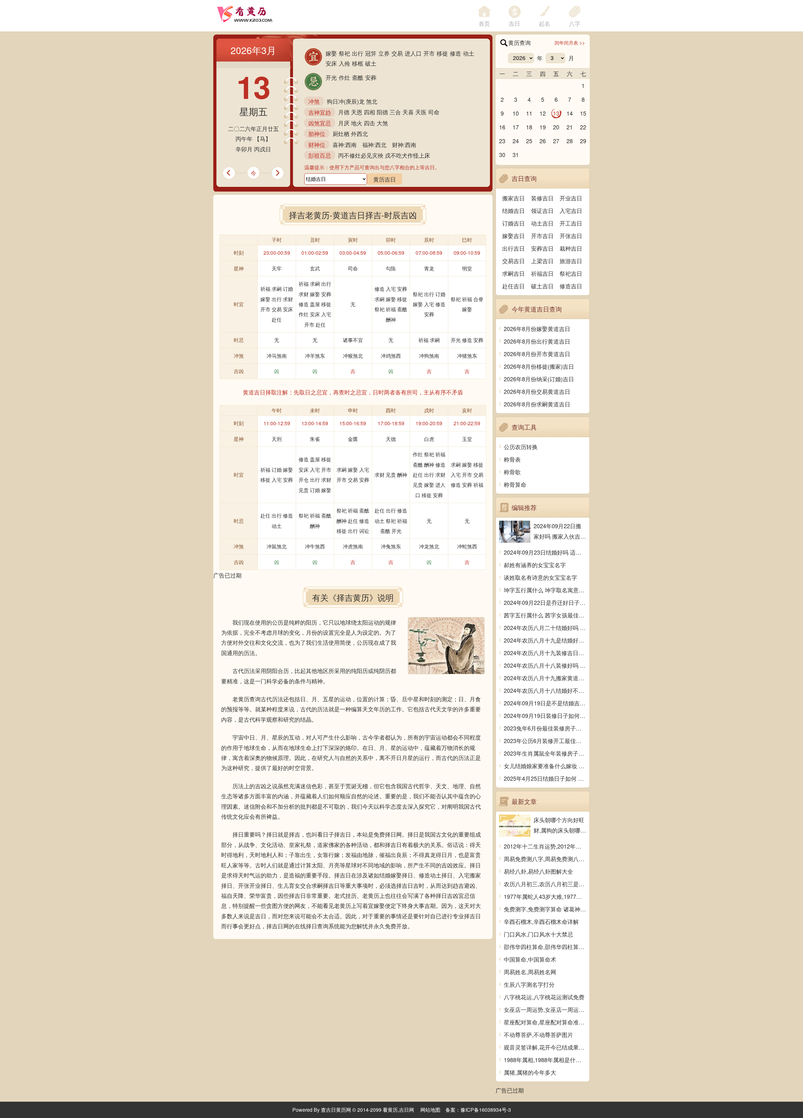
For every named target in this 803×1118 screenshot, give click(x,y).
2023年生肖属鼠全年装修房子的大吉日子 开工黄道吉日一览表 (545, 753)
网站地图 (430, 1109)
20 (556, 127)
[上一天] (226, 172)
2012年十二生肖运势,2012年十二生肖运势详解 (545, 846)
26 (543, 141)
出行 (357, 53)
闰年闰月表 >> (570, 42)
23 (502, 141)
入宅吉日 (571, 210)
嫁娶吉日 (513, 235)
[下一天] (280, 172)
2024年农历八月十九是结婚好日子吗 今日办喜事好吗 (545, 640)
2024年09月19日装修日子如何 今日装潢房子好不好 (545, 715)
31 (516, 154)
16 (502, 127)
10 (516, 113)
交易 (397, 53)
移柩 (357, 63)
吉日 (514, 23)
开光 (331, 77)
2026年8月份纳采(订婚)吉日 (539, 379)
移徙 (442, 53)
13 (556, 113)
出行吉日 (513, 248)
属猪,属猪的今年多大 (530, 1072)
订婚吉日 (513, 223)
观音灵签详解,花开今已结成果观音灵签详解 (545, 1047)
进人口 (413, 53)
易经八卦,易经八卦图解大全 (538, 871)
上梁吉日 (542, 261)
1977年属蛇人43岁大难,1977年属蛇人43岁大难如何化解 (545, 896)
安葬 (370, 77)
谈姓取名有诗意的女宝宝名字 (540, 577)
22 (583, 127)
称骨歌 (512, 472)
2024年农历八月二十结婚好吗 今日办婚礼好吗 (545, 627)
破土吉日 (542, 286)
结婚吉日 (513, 210)
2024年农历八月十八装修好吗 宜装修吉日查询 (545, 665)
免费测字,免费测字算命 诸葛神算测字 (545, 909)
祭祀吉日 (571, 273)
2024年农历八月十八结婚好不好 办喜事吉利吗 (545, 690)
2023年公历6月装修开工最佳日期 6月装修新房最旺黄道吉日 (545, 740)
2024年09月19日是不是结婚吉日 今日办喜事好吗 (545, 703)
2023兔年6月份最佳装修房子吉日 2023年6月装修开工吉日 (545, 728)
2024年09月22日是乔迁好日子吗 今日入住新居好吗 (545, 602)
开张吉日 (571, 235)
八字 (574, 23)
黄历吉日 (384, 179)
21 (569, 127)
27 (556, 141)
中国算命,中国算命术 (530, 959)
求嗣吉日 (513, 273)
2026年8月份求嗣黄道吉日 (537, 404)
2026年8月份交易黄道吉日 (537, 391)
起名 (544, 23)
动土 (468, 53)
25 (529, 141)
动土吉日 (542, 223)
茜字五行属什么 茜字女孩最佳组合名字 (545, 615)
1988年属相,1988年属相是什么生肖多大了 (545, 1060)
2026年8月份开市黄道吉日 (537, 354)
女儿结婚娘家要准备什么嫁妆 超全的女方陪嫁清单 (545, 766)
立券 (384, 53)
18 (529, 127)
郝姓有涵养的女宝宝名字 (535, 565)
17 (516, 127)
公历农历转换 (521, 446)
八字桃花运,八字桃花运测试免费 (544, 997)
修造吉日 (571, 286)
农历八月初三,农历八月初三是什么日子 (545, 884)
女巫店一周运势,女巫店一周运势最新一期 (545, 1009)
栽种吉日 (571, 248)
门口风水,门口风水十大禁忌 (538, 934)
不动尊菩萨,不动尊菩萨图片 (538, 1034)
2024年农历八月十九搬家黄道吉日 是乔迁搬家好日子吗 (545, 678)
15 (583, 113)
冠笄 (370, 53)
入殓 (344, 63)
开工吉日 (571, 223)
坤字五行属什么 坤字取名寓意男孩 (545, 590)
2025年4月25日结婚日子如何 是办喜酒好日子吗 (545, 778)
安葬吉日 (542, 248)
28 (569, 141)
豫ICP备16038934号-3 (485, 1109)
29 (583, 141)
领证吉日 (542, 210)
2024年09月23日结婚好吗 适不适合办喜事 (545, 552)
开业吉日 (571, 198)
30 (502, 154)
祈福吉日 (542, 273)
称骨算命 (515, 484)
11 (529, 113)
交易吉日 (513, 261)
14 (569, 113)
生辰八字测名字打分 (529, 984)
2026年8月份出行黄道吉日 (537, 341)
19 (543, 127)
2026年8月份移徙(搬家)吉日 (539, 366)
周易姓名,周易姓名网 (530, 972)
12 (543, 113)
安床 (331, 63)
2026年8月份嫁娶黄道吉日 (537, 328)
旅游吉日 (571, 261)
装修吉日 (542, 198)
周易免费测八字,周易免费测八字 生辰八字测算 (545, 859)
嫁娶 (331, 53)
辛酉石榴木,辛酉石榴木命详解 (541, 921)
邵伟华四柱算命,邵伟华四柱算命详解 (545, 946)
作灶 (344, 77)
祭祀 (344, 53)
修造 (455, 53)
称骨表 (512, 459)
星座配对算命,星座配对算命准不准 (545, 1022)
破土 (370, 63)
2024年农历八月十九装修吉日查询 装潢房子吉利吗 (545, 653)
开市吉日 (542, 235)
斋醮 (357, 77)
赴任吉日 (513, 286)
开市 (429, 53)
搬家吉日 (513, 198)
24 (516, 141)
